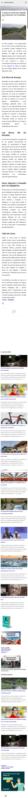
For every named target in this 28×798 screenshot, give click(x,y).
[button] (3, 20)
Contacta (3, 765)
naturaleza (11, 299)
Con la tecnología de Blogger (15, 796)
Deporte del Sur (9, 2)
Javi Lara (3, 652)
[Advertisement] (14, 335)
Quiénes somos (5, 768)
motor (4, 299)
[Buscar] (26, 2)
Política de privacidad (7, 767)
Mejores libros (5, 651)
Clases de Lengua (6, 649)
